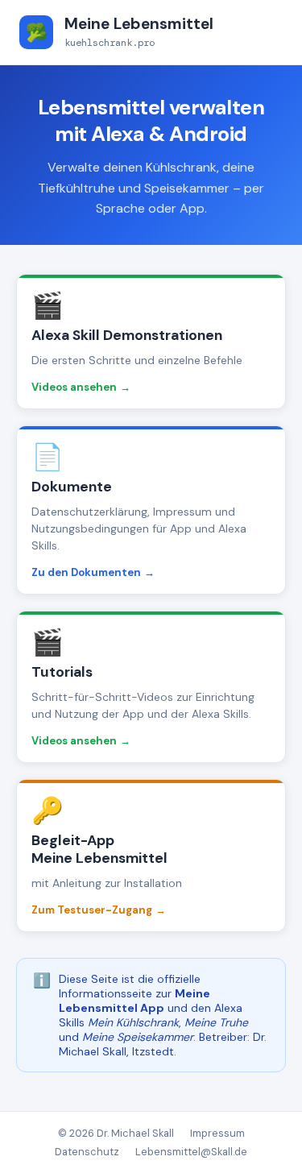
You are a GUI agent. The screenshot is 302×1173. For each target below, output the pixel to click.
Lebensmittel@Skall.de (191, 1151)
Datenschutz (87, 1151)
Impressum (217, 1133)
